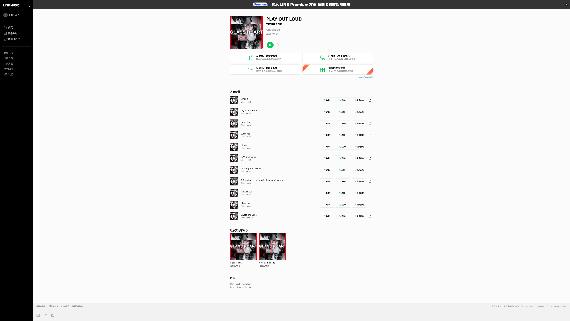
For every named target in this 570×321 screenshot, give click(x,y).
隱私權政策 (53, 306)
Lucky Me (245, 133)
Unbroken (246, 122)
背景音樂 (360, 100)
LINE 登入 (14, 15)
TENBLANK (235, 266)
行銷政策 (65, 306)
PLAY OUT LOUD (248, 156)
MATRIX (244, 98)
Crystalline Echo (249, 110)
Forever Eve (246, 191)
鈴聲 (328, 100)
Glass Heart (246, 101)
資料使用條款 (78, 306)
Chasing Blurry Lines (251, 168)
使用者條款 (41, 306)
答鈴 (344, 100)
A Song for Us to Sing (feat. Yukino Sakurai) (262, 180)
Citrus (244, 145)
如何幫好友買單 (366, 77)
